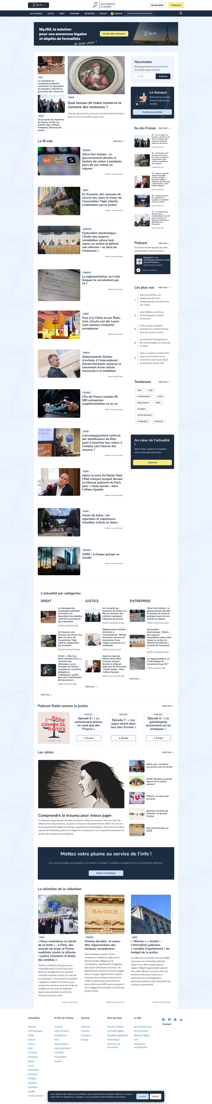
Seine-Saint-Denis (62, 1048)
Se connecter (157, 5)
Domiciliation (113, 1039)
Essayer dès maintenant (114, 33)
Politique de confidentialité (140, 1046)
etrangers (142, 409)
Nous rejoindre (141, 1031)
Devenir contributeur (106, 873)
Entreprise (90, 13)
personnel (32, 1074)
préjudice (32, 1083)
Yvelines (58, 1061)
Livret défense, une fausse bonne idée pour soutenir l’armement (152, 315)
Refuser (155, 1096)
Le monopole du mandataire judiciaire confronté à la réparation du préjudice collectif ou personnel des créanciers (51, 86)
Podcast (103, 13)
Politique (86, 353)
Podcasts (85, 1031)
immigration (143, 421)
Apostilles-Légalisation (117, 1035)
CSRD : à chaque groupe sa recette (100, 556)
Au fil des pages (35, 1031)
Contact (166, 1024)
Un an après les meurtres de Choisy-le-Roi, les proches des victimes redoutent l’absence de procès (51, 125)
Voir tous (117, 141)
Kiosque (84, 1039)
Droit (62, 13)
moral (30, 1065)
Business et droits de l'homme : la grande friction (157, 813)
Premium (118, 13)
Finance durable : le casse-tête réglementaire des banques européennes (103, 945)
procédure (33, 1087)
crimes (160, 396)
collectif (31, 1039)
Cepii (151, 390)
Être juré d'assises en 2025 (157, 829)
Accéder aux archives (152, 112)
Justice (51, 13)
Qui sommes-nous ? (143, 1026)
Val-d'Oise (59, 1052)
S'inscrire (163, 76)
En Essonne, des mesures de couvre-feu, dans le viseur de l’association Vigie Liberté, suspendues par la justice (102, 199)
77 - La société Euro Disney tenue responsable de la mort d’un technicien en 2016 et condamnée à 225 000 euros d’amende (161, 218)
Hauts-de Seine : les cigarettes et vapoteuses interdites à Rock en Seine (100, 518)
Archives (32, 1026)
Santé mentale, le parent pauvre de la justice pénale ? (159, 781)
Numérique (87, 229)
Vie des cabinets (35, 1095)
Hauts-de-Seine (61, 1031)
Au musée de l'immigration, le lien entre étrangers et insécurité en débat (155, 342)
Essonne (58, 1026)
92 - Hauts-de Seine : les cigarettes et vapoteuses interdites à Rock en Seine (160, 199)
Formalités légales (115, 1031)
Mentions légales (142, 1035)
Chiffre (31, 1035)
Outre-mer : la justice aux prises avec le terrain (159, 765)
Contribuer (86, 1035)
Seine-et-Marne (61, 1044)
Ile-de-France (36, 13)
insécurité (159, 421)
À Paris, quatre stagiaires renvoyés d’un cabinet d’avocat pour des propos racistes (154, 329)
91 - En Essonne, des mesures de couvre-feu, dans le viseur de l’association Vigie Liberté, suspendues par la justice (160, 158)
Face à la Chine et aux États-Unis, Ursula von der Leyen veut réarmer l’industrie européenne (101, 323)
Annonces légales (115, 1026)
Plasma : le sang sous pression (157, 797)
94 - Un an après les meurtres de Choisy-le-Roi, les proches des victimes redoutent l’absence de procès (161, 139)
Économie (74, 13)
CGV (136, 1039)
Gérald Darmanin (145, 415)
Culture (71, 97)
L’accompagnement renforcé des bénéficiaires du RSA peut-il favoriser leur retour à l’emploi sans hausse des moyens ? (102, 442)
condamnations (144, 396)
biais (139, 390)
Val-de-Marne (60, 1056)
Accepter (142, 1096)
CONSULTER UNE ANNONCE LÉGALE (139, 13)
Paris (56, 1039)
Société (85, 314)
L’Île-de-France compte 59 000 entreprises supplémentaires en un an (100, 400)
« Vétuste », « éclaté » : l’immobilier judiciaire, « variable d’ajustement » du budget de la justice (150, 946)
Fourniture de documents (113, 1046)
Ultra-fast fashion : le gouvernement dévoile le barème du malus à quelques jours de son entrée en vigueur (102, 161)
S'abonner (176, 5)
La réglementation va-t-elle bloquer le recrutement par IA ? (101, 280)
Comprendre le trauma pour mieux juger (75, 815)
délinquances (143, 402)
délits (158, 402)
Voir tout (163, 243)
